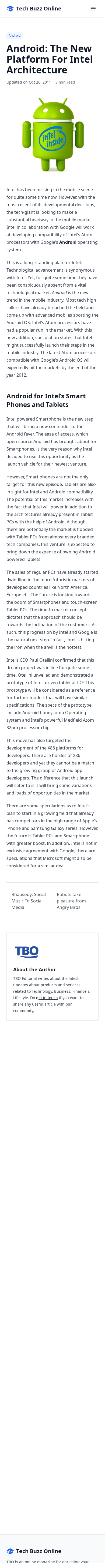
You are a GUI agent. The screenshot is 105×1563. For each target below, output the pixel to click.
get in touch (47, 997)
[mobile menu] (93, 8)
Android (14, 35)
